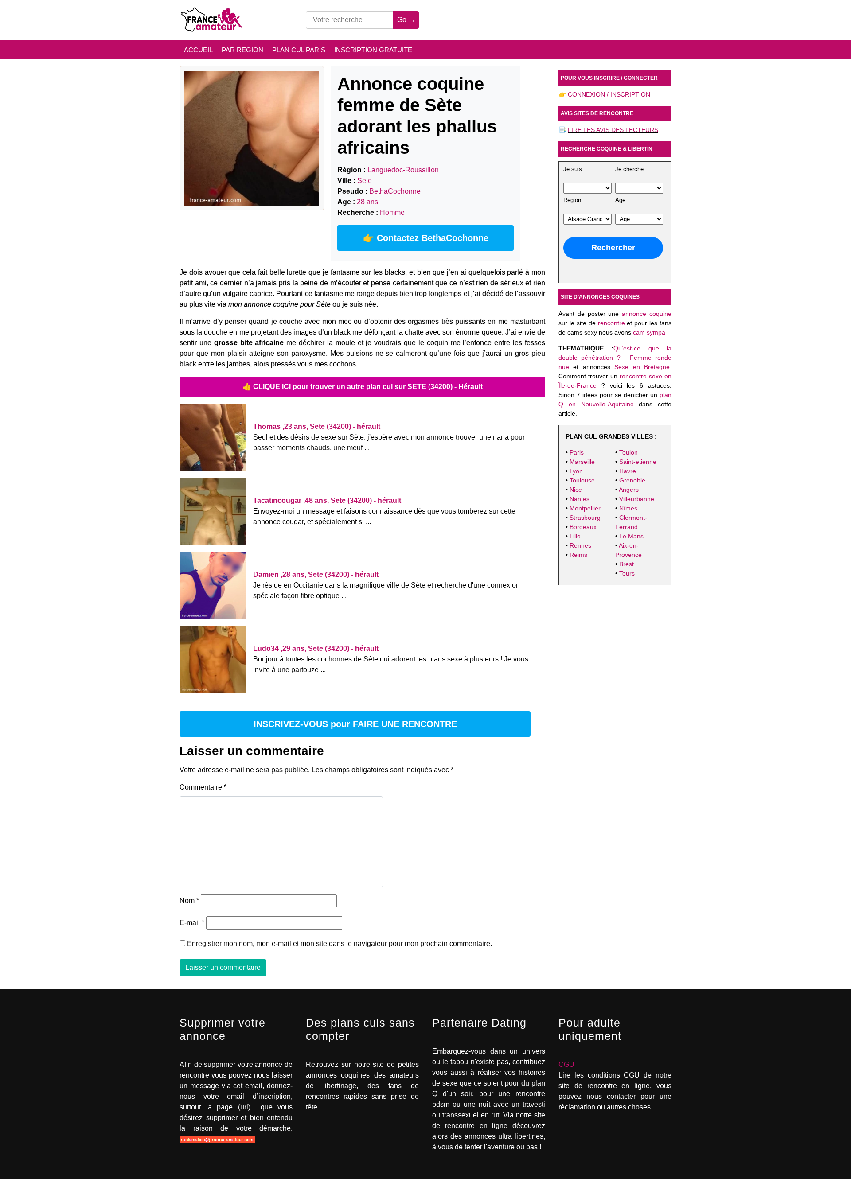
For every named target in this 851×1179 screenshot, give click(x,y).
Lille (575, 536)
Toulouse (582, 480)
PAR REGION (242, 50)
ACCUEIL (198, 50)
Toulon (628, 452)
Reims (578, 554)
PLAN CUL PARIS (298, 50)
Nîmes (628, 508)
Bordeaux (583, 526)
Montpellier (585, 508)
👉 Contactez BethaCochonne (425, 238)
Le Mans (631, 536)
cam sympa (649, 332)
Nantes (579, 498)
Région (572, 200)
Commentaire (203, 787)
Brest (626, 564)
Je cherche (629, 169)
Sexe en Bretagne (642, 366)
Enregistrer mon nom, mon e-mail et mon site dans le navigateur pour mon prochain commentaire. (339, 943)
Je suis (572, 169)
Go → (406, 19)
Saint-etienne (637, 461)
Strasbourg (585, 517)
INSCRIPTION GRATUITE (373, 50)
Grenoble (632, 480)
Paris (577, 452)
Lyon (576, 471)
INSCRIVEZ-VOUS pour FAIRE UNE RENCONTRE (355, 724)
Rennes (580, 545)
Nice (576, 489)
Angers (629, 489)
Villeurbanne (636, 498)
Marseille (582, 461)
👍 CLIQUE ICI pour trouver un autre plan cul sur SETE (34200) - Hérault (362, 386)
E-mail (192, 922)
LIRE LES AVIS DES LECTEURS (613, 129)
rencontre (611, 323)
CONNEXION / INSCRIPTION (609, 94)
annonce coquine (646, 313)
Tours (627, 573)
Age (620, 200)
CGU (566, 1064)
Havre (627, 471)
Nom (189, 900)
